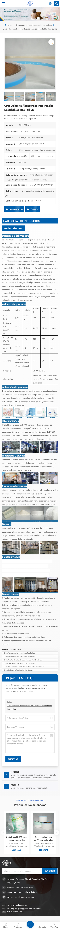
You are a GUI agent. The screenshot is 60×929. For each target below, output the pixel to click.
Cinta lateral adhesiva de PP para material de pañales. (43, 838)
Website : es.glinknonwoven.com (20, 897)
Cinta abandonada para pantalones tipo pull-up (19, 653)
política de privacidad (32, 908)
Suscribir (50, 870)
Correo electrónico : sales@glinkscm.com (24, 892)
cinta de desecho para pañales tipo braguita (18, 670)
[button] (56, 832)
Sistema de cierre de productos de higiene (34, 25)
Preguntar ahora (16, 209)
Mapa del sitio (7, 908)
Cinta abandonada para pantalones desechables (19, 656)
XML (16, 908)
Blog (21, 908)
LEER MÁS (16, 850)
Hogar (9, 25)
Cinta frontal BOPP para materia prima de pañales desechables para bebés (16, 838)
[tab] (13, 228)
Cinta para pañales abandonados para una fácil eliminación (23, 660)
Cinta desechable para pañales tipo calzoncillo (19, 663)
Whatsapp (34, 209)
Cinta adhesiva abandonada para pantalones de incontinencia (24, 667)
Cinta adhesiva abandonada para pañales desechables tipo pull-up (29, 707)
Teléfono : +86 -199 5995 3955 (20, 887)
